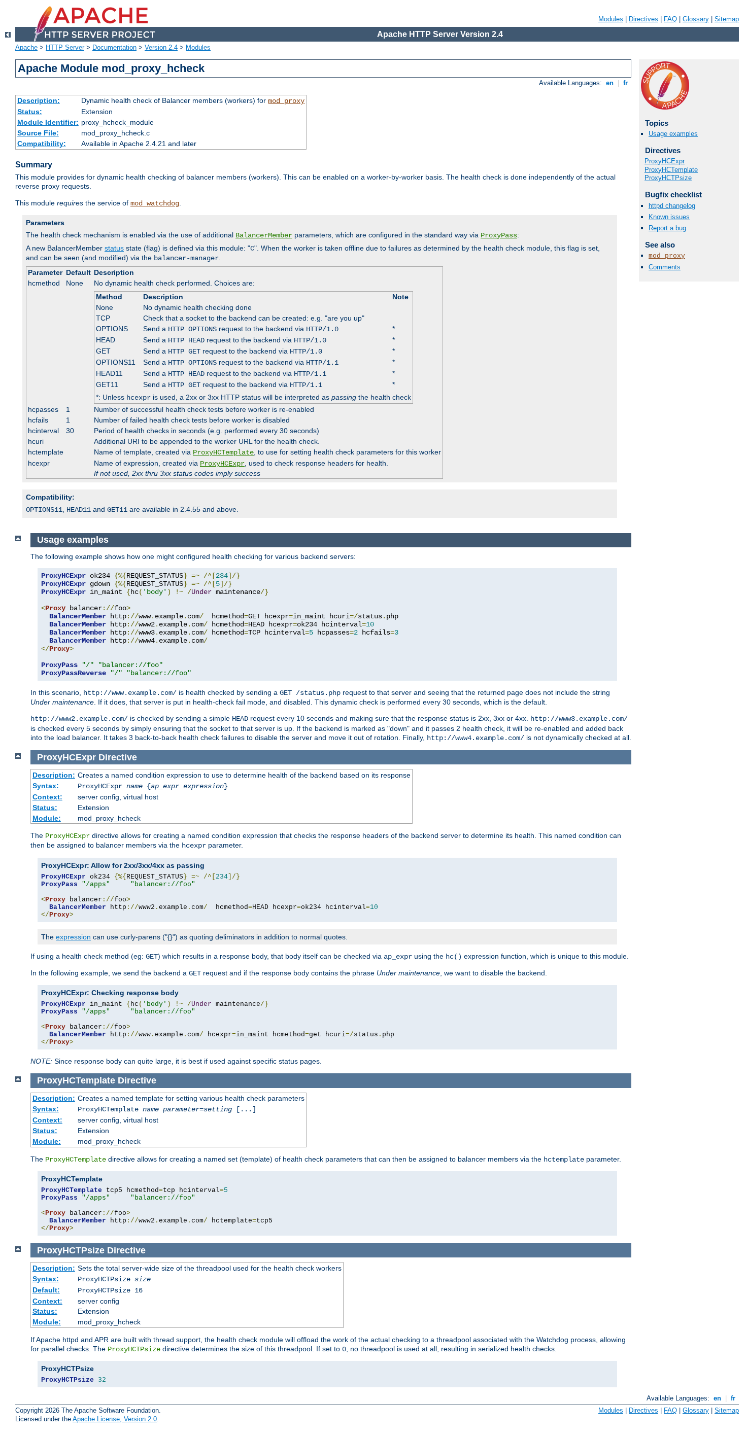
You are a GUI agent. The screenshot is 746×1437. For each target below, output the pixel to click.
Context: (47, 797)
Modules (610, 19)
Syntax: (45, 786)
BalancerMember (263, 235)
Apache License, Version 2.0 (115, 1419)
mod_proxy (286, 101)
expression (73, 937)
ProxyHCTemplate (223, 452)
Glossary (696, 19)
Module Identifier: (48, 122)
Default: (46, 1290)
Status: (29, 112)
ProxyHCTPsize (668, 178)
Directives (643, 19)
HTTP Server (65, 47)
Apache (26, 47)
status (114, 248)
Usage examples (673, 133)
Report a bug (667, 228)
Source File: (38, 133)
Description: (38, 100)
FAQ (670, 19)
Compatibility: (41, 143)
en (610, 83)
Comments (665, 267)
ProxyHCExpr (222, 464)
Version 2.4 (161, 47)
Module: (46, 818)
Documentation (114, 47)
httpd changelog (672, 205)
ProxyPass (499, 235)
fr (625, 83)
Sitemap (727, 19)
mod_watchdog (154, 203)
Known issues (669, 217)
